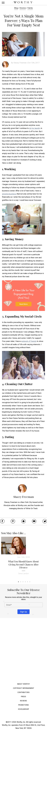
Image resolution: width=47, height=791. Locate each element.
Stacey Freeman (20, 63)
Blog (16, 8)
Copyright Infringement (23, 688)
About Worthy (23, 684)
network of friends (29, 341)
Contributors (23, 692)
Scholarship (23, 709)
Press (23, 696)
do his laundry (34, 128)
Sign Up (23, 611)
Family (30, 8)
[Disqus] (23, 651)
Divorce (23, 8)
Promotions (23, 705)
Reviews (23, 701)
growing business (9, 194)
